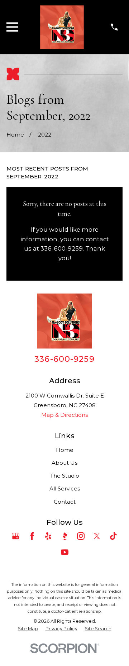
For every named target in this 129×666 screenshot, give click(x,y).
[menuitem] (28, 628)
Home (64, 450)
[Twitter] (97, 536)
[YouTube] (64, 552)
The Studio (64, 475)
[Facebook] (32, 536)
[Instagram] (81, 536)
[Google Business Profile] (15, 536)
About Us (64, 462)
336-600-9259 (64, 359)
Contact (65, 501)
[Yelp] (48, 536)
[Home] (62, 27)
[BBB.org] (64, 536)
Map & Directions (64, 414)
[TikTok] (113, 536)
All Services (64, 488)
